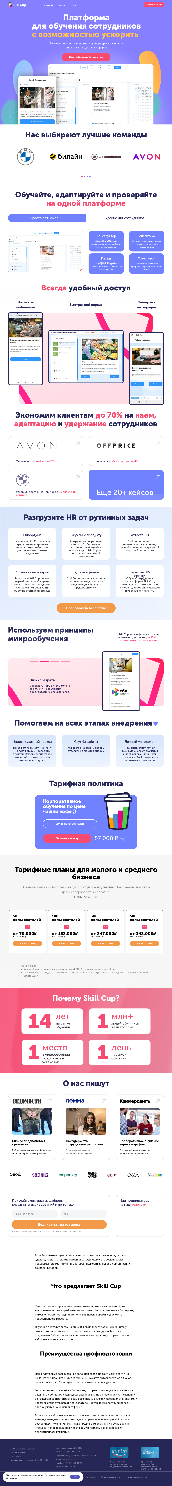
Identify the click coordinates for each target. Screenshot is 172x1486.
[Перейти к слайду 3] (87, 176)
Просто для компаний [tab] (47, 218)
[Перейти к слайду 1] (82, 176)
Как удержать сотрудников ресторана (84, 1142)
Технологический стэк (137, 1477)
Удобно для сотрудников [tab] (124, 218)
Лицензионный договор (111, 1477)
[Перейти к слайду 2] (84, 176)
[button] (154, 4)
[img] (140, 1121)
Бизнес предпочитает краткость (28, 1142)
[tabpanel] (86, 250)
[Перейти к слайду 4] (90, 176)
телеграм (138, 1204)
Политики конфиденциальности (65, 1231)
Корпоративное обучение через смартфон (139, 1142)
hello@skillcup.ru (69, 1459)
